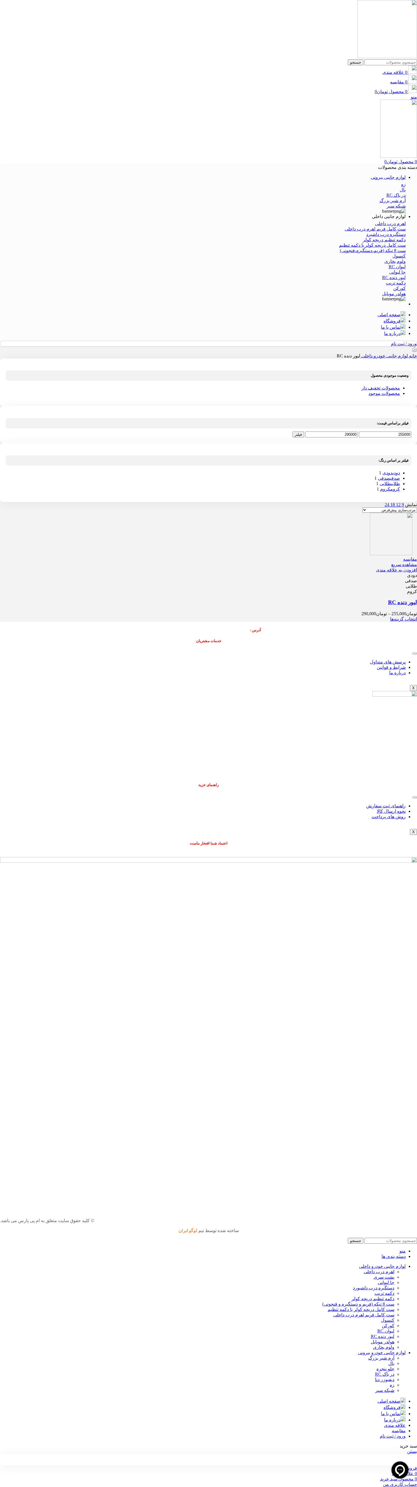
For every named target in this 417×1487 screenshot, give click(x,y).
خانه (412, 355)
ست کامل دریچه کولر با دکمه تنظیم (361, 1309)
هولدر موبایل (382, 1341)
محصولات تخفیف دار (380, 388)
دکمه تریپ (384, 1293)
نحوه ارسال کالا (391, 811)
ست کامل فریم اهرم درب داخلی (363, 1314)
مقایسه (399, 1430)
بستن (412, 1451)
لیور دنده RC (402, 602)
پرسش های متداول (388, 661)
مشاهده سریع (404, 564)
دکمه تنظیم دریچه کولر (372, 1298)
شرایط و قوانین (391, 667)
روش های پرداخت (389, 816)
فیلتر (298, 434)
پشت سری (384, 1277)
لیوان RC (385, 1331)
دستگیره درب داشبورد (373, 1287)
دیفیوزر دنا (384, 1379)
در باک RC (384, 1374)
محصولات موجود (384, 393)
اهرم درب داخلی (379, 1271)
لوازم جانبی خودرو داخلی (384, 355)
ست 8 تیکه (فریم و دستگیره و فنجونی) (358, 1304)
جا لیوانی (386, 1282)
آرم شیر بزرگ (381, 1358)
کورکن (388, 1325)
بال (391, 1363)
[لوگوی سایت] (387, 56)
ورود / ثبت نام (393, 1436)
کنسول (387, 1320)
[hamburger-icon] (414, 653)
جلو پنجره (385, 1368)
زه (392, 1385)
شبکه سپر (384, 1390)
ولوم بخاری (383, 1347)
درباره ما (397, 672)
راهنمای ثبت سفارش (386, 805)
